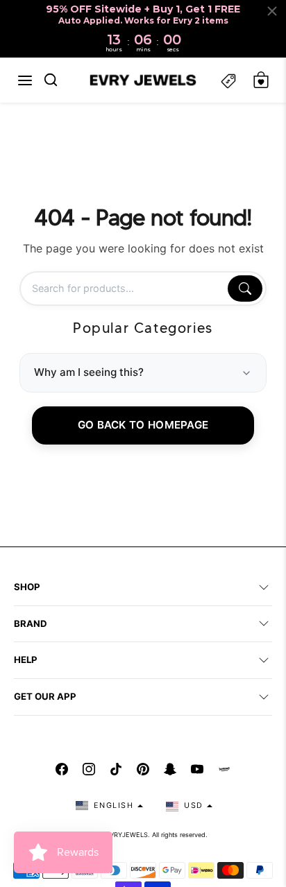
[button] (25, 80)
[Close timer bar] (272, 11)
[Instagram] (89, 769)
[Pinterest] (143, 769)
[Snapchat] (170, 769)
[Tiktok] (116, 769)
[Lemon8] (224, 769)
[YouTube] (197, 769)
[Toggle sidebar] (228, 80)
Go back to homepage (143, 424)
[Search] (245, 288)
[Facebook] (62, 769)
